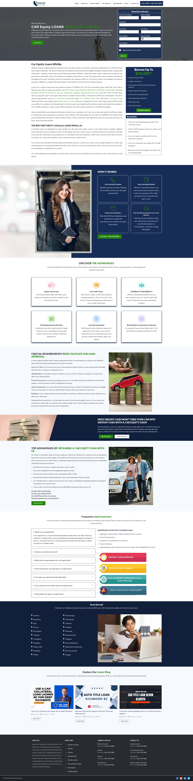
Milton (35, 655)
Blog (126, 3)
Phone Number (146, 36)
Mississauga (69, 615)
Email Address (124, 36)
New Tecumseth (71, 651)
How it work (95, 3)
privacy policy (136, 50)
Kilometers (122, 22)
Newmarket (68, 93)
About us (84, 3)
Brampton (37, 619)
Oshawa (72, 90)
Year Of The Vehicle (125, 15)
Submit (123, 56)
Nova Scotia (71, 767)
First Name (123, 29)
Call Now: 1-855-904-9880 (151, 3)
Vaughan (77, 93)
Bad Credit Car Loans (66, 101)
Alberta (70, 748)
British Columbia (73, 745)
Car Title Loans (60, 98)
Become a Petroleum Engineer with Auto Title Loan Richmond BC (50, 712)
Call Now (37, 42)
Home (77, 3)
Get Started (121, 436)
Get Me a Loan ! (144, 110)
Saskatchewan (72, 756)
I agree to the (131, 50)
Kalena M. (36, 716)
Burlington (37, 631)
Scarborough (110, 90)
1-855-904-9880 (109, 746)
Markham (34, 93)
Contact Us (135, 3)
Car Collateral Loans (87, 98)
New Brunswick (73, 760)
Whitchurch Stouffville (95, 90)
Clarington (37, 639)
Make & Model (145, 15)
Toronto (60, 93)
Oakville (68, 623)
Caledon (36, 635)
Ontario (70, 752)
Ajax (77, 90)
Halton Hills (37, 647)
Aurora (53, 93)
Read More (36, 721)
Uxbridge (118, 90)
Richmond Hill (44, 93)
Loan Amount (123, 43)
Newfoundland (72, 771)
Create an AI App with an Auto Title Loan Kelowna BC (139, 711)
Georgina (36, 643)
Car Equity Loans (115, 98)
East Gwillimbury (71, 643)
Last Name (144, 29)
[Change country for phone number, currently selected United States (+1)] (143, 38)
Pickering (83, 90)
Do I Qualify (106, 3)
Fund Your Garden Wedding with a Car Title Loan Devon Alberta (96, 712)
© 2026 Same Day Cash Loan (12, 778)
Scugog (68, 655)
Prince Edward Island (74, 764)
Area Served (117, 3)
